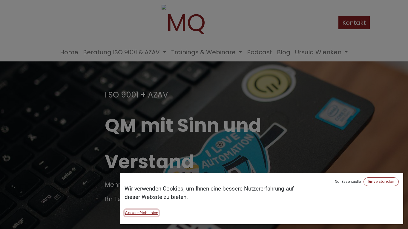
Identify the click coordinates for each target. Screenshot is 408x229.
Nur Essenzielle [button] (348, 181)
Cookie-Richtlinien (141, 212)
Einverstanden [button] (381, 181)
